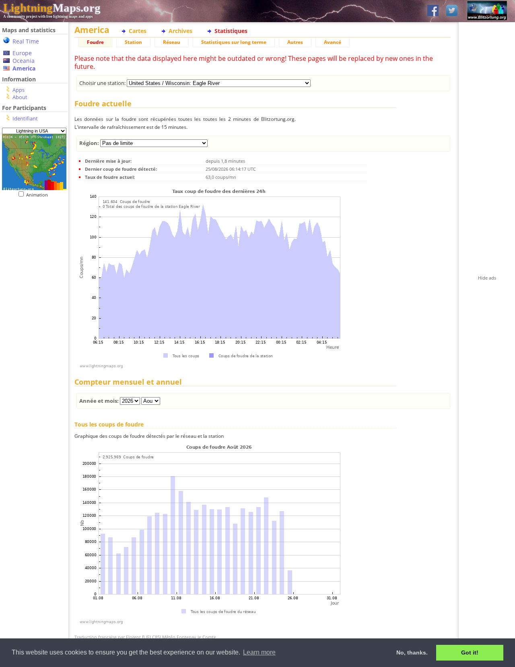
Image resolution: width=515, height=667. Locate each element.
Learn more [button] (259, 652)
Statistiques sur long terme (233, 42)
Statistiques (230, 31)
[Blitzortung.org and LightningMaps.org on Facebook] (433, 11)
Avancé (332, 42)
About (19, 97)
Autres (295, 42)
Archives (180, 31)
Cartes (137, 31)
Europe (22, 53)
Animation (39, 195)
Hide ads (487, 278)
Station (133, 42)
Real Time (25, 41)
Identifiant (25, 118)
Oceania (23, 60)
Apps (18, 89)
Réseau (171, 42)
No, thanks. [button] (412, 652)
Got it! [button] (469, 652)
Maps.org (52, 7)
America (23, 68)
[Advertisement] (31, 247)
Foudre (95, 42)
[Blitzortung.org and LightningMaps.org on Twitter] (452, 11)
